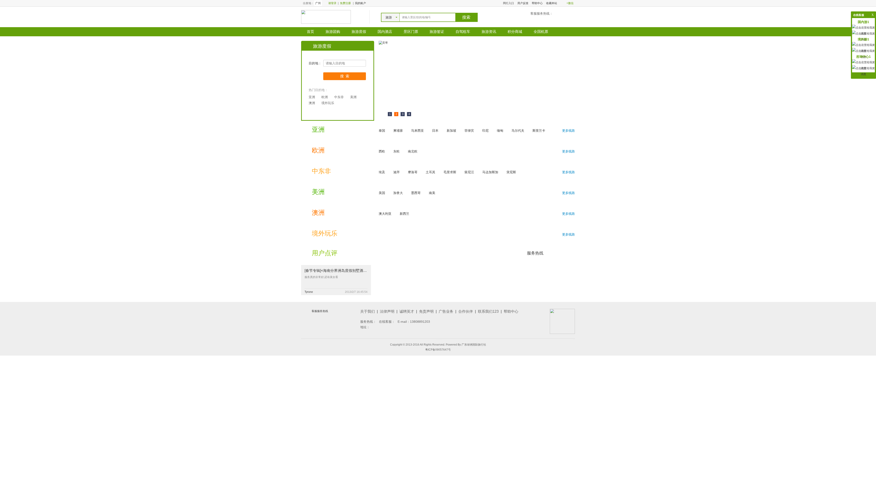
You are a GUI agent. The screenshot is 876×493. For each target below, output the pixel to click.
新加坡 (451, 130)
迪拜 (396, 172)
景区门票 (411, 32)
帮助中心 (537, 3)
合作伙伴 (465, 311)
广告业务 (446, 311)
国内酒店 (385, 32)
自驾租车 (463, 32)
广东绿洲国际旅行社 (473, 344)
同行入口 (508, 3)
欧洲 (324, 97)
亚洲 (312, 97)
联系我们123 (488, 311)
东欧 (396, 151)
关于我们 (367, 311)
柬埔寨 (398, 130)
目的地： (315, 63)
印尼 (485, 130)
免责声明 (426, 311)
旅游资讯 (489, 32)
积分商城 (515, 32)
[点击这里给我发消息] (863, 71)
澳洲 (312, 103)
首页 (310, 32)
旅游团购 (333, 32)
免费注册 (345, 3)
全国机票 (541, 32)
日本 (435, 130)
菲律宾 (469, 130)
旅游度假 (359, 32)
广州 (318, 3)
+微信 (570, 3)
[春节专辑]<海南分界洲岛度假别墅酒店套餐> (340, 271)
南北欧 (412, 151)
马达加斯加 (490, 172)
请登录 (332, 3)
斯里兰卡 (538, 130)
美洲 (353, 97)
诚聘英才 (406, 311)
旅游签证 (437, 32)
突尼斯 (511, 172)
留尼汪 (469, 172)
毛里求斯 (449, 172)
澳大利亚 (385, 213)
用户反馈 (522, 3)
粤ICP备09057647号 (438, 349)
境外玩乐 (327, 103)
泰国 (382, 130)
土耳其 (430, 172)
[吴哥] (383, 42)
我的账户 (360, 3)
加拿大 (398, 193)
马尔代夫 (517, 130)
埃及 (382, 172)
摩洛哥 (412, 172)
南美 (432, 193)
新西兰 (404, 213)
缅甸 (500, 130)
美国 (382, 193)
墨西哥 (416, 193)
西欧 (382, 151)
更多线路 (568, 130)
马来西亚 (417, 130)
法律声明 (387, 311)
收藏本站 (551, 3)
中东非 (339, 97)
